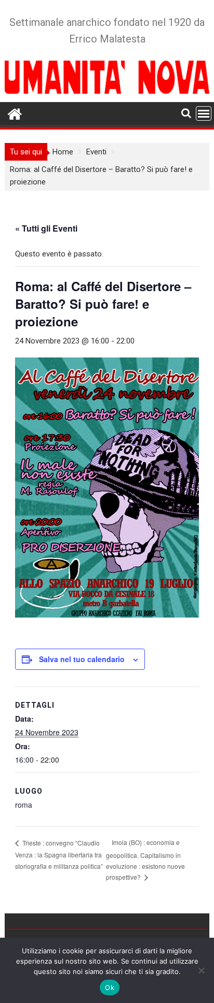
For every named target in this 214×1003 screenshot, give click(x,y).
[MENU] (203, 113)
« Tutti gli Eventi (46, 228)
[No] (201, 970)
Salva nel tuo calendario (82, 659)
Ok (109, 987)
